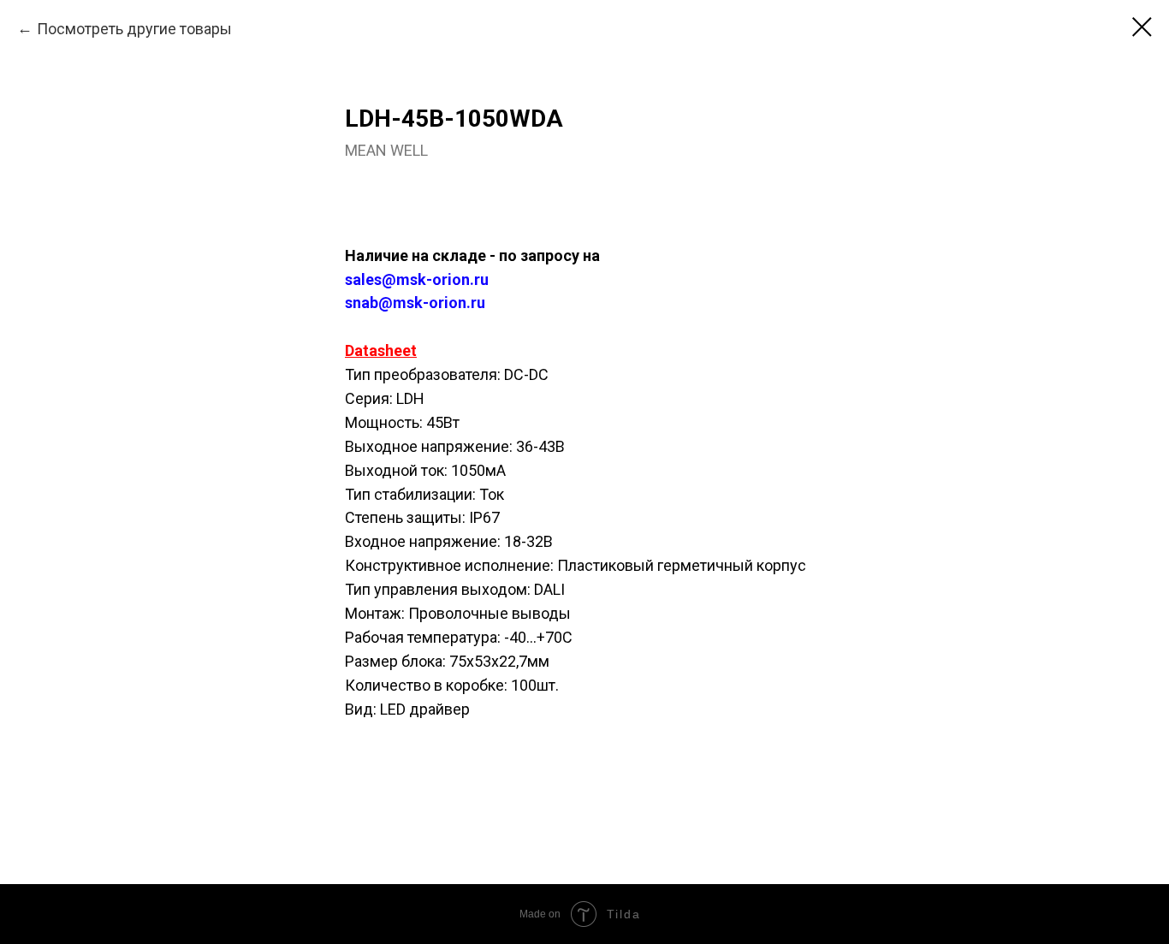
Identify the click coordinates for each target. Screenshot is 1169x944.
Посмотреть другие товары (134, 29)
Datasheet (381, 350)
